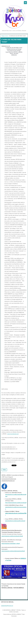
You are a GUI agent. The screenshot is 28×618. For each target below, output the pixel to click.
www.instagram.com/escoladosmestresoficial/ (13, 551)
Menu (25, 2)
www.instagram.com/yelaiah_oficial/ (10, 543)
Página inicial (4, 35)
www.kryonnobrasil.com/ (13, 433)
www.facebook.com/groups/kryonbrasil (15, 520)
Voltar (4, 469)
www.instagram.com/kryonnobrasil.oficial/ (12, 536)
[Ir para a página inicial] (14, 15)
